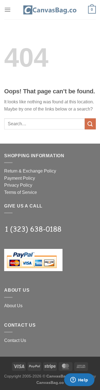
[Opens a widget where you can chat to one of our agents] (79, 380)
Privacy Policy (18, 185)
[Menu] (7, 9)
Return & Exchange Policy (30, 171)
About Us (13, 305)
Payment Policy (19, 178)
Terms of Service (20, 192)
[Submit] (90, 123)
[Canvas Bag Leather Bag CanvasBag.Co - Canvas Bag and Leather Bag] (50, 9)
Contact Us (15, 340)
